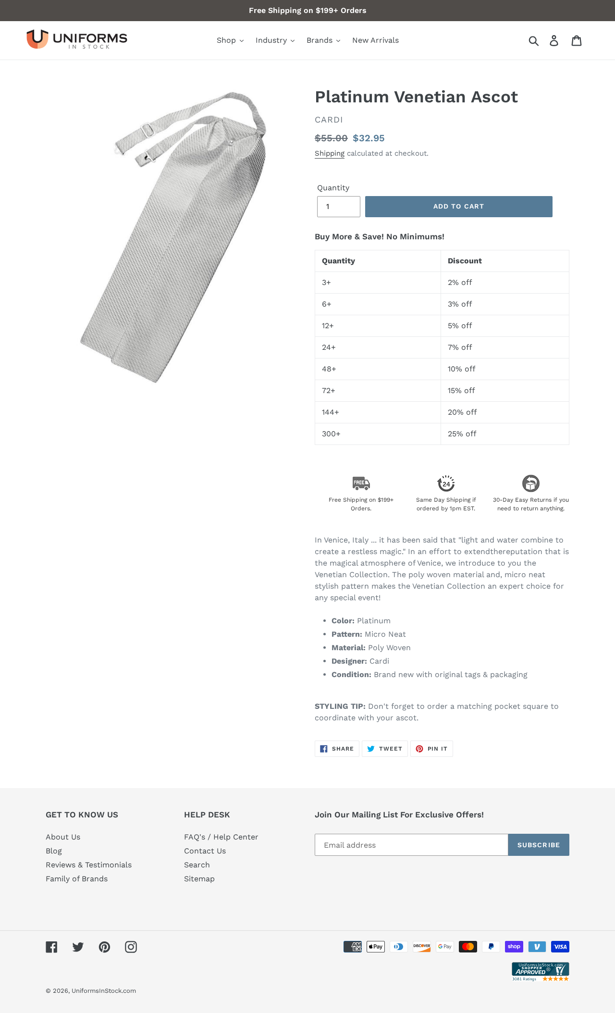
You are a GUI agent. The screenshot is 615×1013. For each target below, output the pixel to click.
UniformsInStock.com (104, 990)
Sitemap (199, 878)
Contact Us (205, 850)
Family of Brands (77, 878)
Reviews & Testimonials (89, 864)
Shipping (329, 153)
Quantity (333, 187)
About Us (63, 836)
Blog (54, 850)
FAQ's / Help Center (221, 836)
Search (197, 864)
